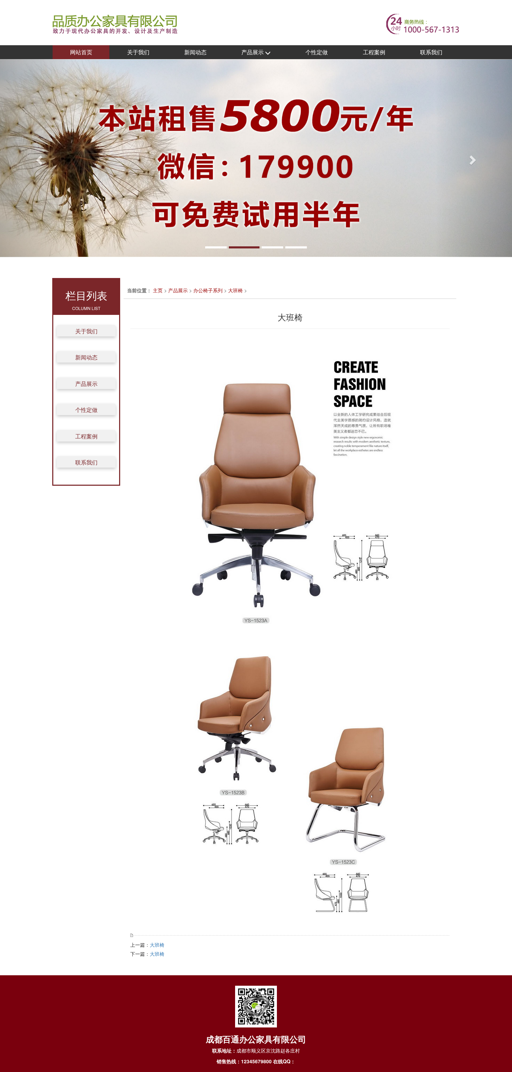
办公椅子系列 (208, 290)
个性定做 (316, 52)
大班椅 (235, 290)
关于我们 (138, 52)
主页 (158, 290)
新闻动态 (195, 52)
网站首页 (81, 52)
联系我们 (431, 52)
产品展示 (253, 52)
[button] (38, 158)
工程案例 (374, 52)
